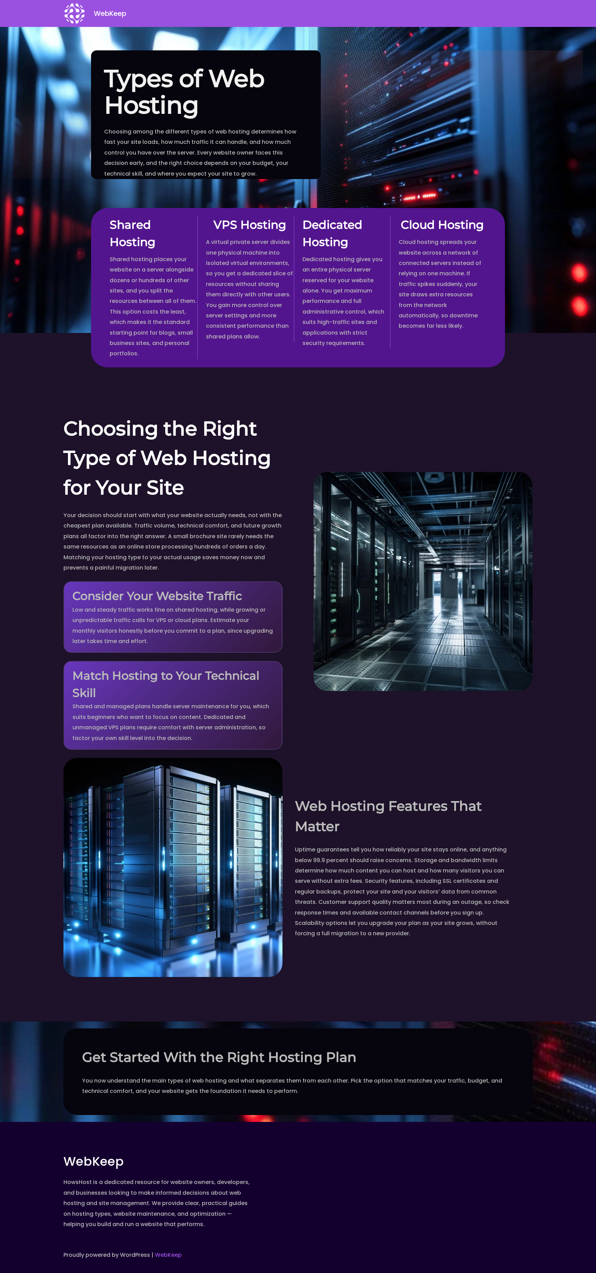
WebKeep (110, 13)
